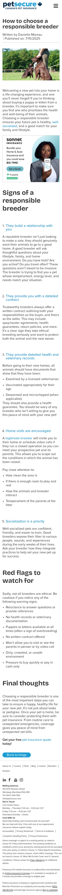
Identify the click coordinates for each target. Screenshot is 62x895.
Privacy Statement (25, 831)
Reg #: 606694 (50, 890)
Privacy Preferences (38, 836)
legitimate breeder (18, 438)
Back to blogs (16, 755)
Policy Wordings (37, 860)
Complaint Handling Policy (14, 836)
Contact (42, 766)
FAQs (26, 766)
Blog (34, 766)
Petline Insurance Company (17, 873)
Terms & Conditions (45, 831)
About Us (6, 766)
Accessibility (8, 831)
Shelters (6, 771)
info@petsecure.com (11, 798)
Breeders (52, 766)
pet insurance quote (36, 739)
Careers (17, 766)
